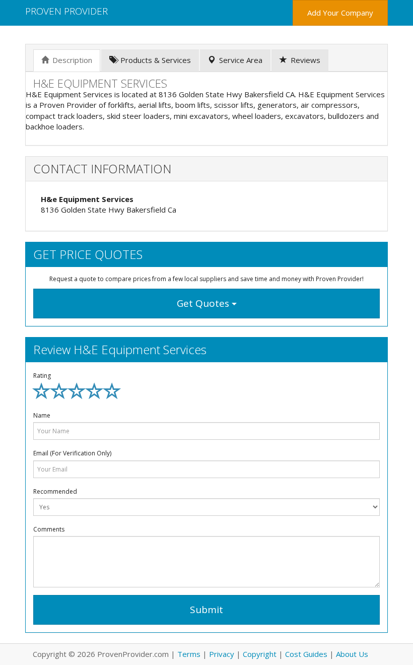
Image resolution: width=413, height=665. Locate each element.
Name (41, 415)
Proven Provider (66, 11)
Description (72, 60)
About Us (352, 654)
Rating (42, 375)
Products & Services (155, 60)
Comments (48, 529)
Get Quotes (204, 303)
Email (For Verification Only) (72, 453)
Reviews (305, 60)
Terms (188, 654)
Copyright (260, 654)
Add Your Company (340, 13)
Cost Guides (306, 654)
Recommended (55, 491)
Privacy (221, 654)
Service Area (240, 60)
